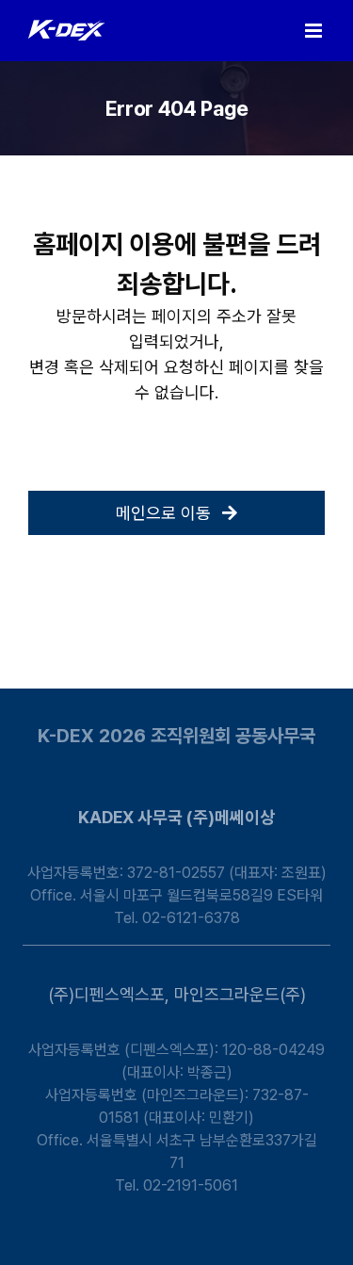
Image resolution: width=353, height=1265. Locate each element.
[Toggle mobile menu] (315, 31)
